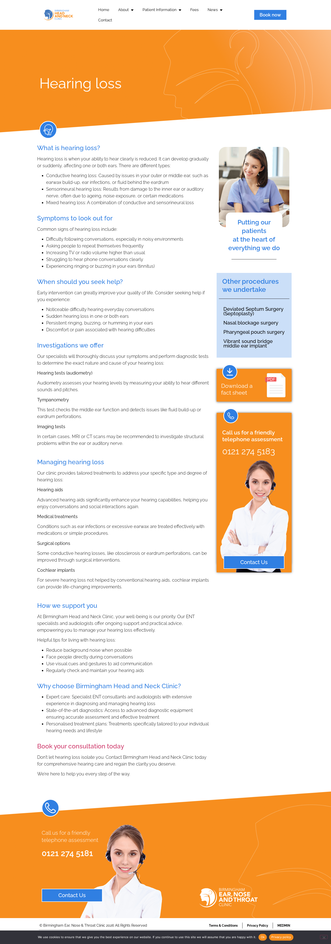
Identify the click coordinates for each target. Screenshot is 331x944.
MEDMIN (283, 925)
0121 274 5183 (248, 451)
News (213, 9)
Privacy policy (281, 937)
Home (103, 9)
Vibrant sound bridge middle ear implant (248, 343)
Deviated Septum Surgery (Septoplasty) (253, 311)
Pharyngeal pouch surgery (254, 332)
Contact (105, 20)
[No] (324, 937)
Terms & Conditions (223, 925)
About (123, 9)
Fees (194, 9)
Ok (263, 937)
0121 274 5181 (67, 853)
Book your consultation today (80, 746)
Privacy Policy (257, 925)
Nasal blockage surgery (250, 323)
